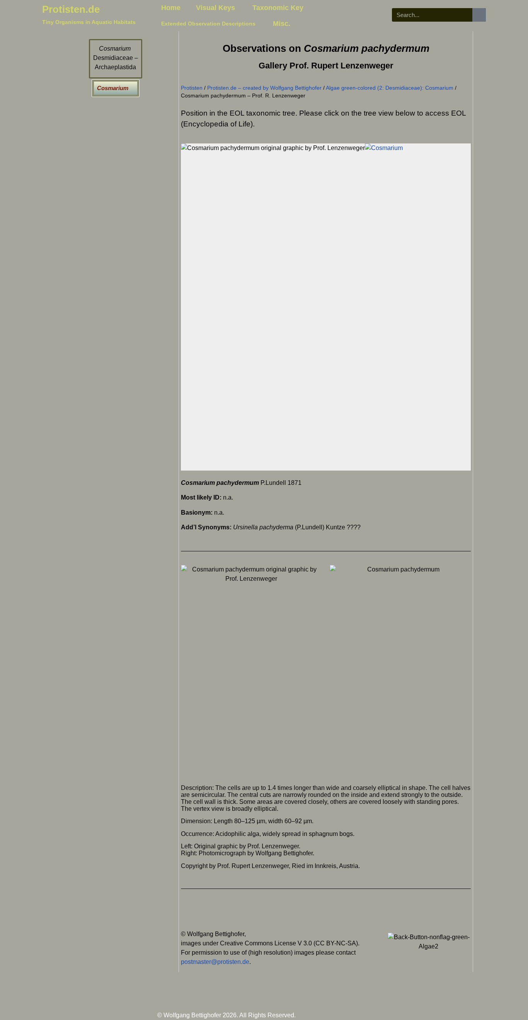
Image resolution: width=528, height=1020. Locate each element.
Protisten (192, 88)
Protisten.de (71, 9)
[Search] (479, 15)
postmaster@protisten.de (215, 962)
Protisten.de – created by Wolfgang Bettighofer (264, 88)
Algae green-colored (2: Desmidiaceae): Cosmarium (389, 88)
